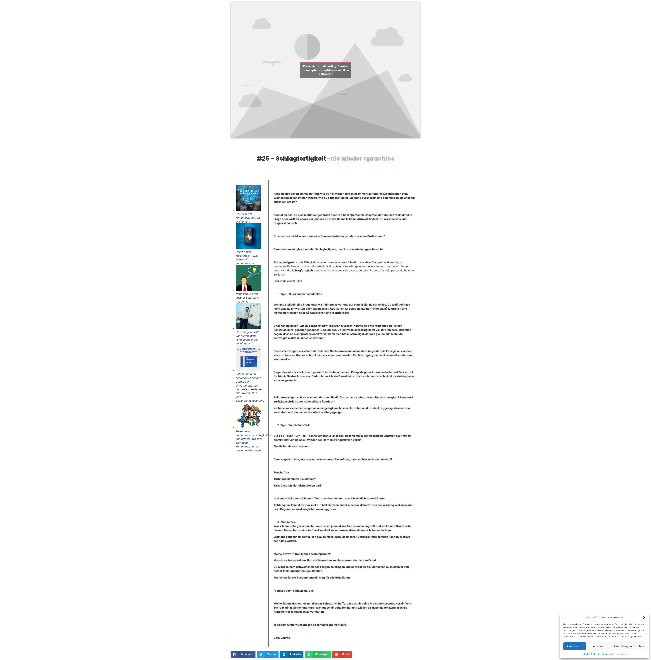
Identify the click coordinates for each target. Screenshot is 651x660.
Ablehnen (599, 646)
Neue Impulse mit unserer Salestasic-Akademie (248, 297)
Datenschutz (608, 654)
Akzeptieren (574, 646)
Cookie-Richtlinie (591, 654)
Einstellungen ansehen (629, 646)
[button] (644, 617)
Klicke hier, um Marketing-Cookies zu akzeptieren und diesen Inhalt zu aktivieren (325, 70)
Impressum (621, 654)
